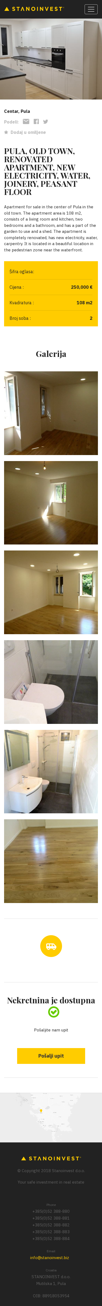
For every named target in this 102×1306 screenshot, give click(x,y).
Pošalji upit (51, 1056)
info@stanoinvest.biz (49, 1257)
